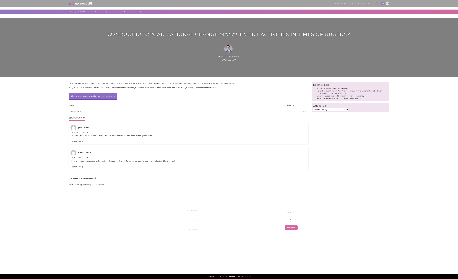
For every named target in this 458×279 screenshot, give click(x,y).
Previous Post (76, 111)
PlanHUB (247, 276)
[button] (371, 3)
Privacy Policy (77, 258)
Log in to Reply (76, 141)
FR (387, 4)
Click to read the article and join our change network (93, 96)
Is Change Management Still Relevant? (333, 88)
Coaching (75, 244)
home (73, 251)
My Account (76, 255)
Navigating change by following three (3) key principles (339, 98)
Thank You (76, 265)
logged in (84, 185)
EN (383, 4)
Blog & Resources (351, 3)
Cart (73, 233)
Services (338, 3)
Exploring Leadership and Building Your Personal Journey (340, 96)
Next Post (302, 111)
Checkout (75, 240)
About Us (365, 3)
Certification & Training (81, 237)
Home (72, 12)
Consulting (76, 248)
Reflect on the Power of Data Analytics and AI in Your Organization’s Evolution (349, 91)
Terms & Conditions (80, 262)
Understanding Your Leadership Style (332, 93)
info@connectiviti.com (79, 211)
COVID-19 (80, 12)
